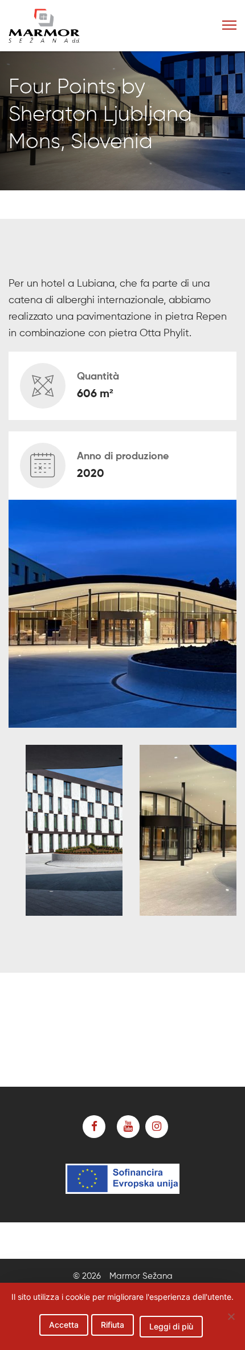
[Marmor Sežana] (65, 26)
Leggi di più (171, 1326)
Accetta (64, 1324)
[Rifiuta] (230, 1316)
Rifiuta (112, 1324)
